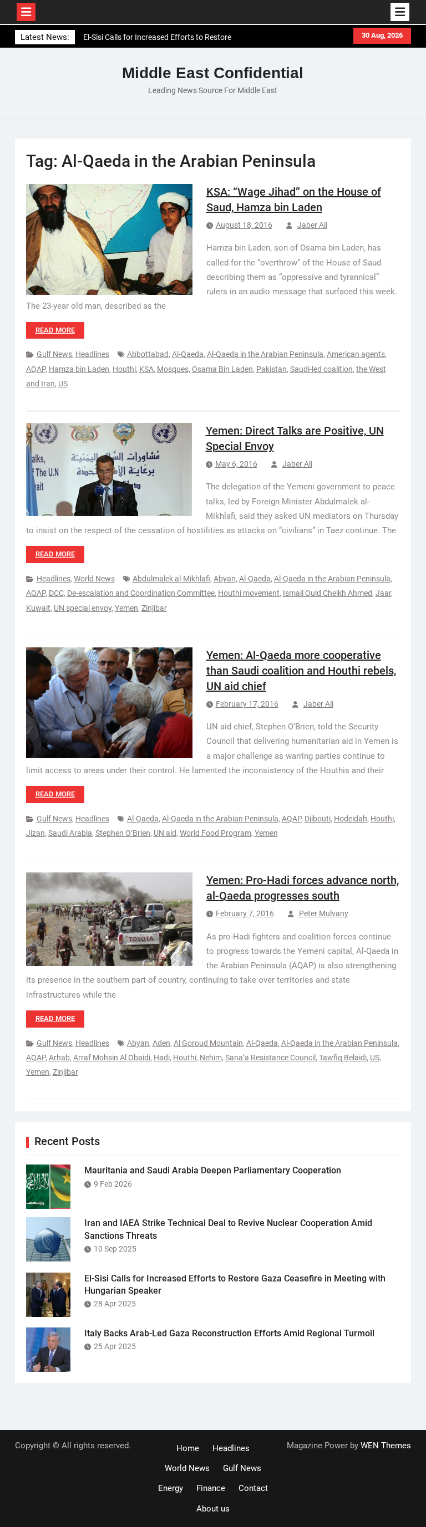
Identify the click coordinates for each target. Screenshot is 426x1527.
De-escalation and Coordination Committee (141, 593)
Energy (170, 1488)
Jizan (35, 833)
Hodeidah (350, 818)
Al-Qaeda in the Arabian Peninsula (265, 354)
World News (94, 578)
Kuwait (38, 608)
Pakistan (271, 369)
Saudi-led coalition (321, 369)
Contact (253, 1488)
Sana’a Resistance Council (270, 1057)
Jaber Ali (312, 225)
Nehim (211, 1057)
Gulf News (54, 354)
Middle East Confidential (212, 72)
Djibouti (318, 818)
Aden (161, 1043)
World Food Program (215, 833)
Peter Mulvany (323, 913)
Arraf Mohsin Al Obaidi (111, 1057)
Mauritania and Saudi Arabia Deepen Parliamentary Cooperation (212, 1170)
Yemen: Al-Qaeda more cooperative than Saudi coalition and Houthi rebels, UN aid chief (301, 670)
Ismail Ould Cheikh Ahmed (327, 593)
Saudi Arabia (70, 833)
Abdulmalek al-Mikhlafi (171, 578)
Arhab (59, 1057)
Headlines (92, 354)
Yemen (126, 608)
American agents (356, 354)
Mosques (173, 369)
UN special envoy (82, 608)
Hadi (162, 1057)
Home (187, 1448)
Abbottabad (148, 354)
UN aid (165, 833)
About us (213, 1509)
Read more (55, 330)
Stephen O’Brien (122, 833)
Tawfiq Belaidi (343, 1057)
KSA (146, 369)
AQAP (35, 369)
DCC (56, 593)
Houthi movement (249, 593)
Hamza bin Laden (79, 369)
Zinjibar (154, 608)
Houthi (124, 369)
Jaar (383, 593)
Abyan (225, 578)
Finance (210, 1488)
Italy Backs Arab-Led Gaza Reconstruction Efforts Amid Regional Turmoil (229, 1333)
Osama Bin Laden (222, 369)
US (63, 383)
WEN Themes (386, 1446)
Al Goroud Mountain (208, 1043)
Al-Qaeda (188, 354)
